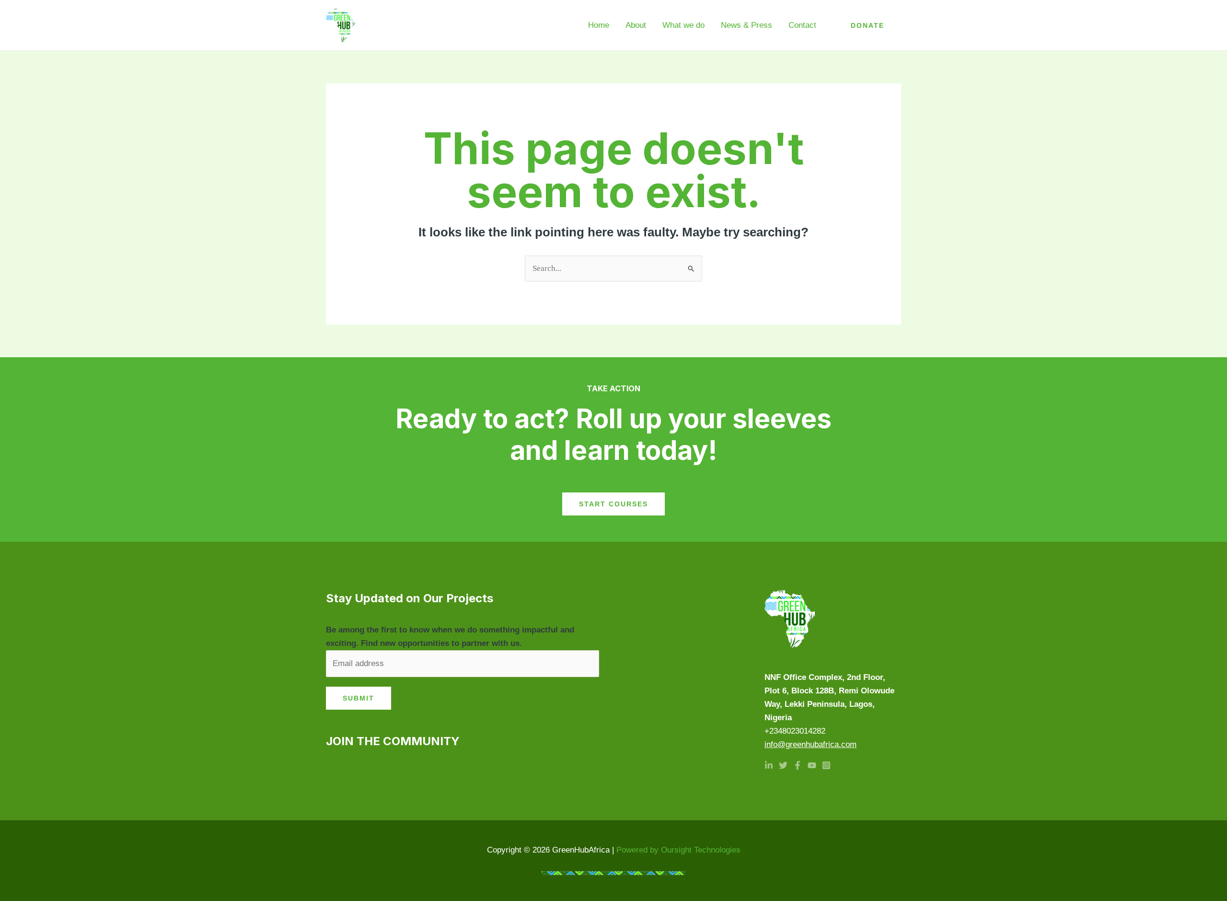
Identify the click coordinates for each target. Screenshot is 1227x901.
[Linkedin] (768, 765)
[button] (867, 25)
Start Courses (613, 504)
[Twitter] (783, 765)
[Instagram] (826, 765)
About (635, 25)
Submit (358, 698)
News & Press (746, 25)
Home (598, 25)
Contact (802, 25)
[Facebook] (797, 765)
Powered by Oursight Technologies (678, 849)
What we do (683, 25)
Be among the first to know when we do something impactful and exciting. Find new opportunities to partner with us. (450, 636)
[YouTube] (812, 765)
